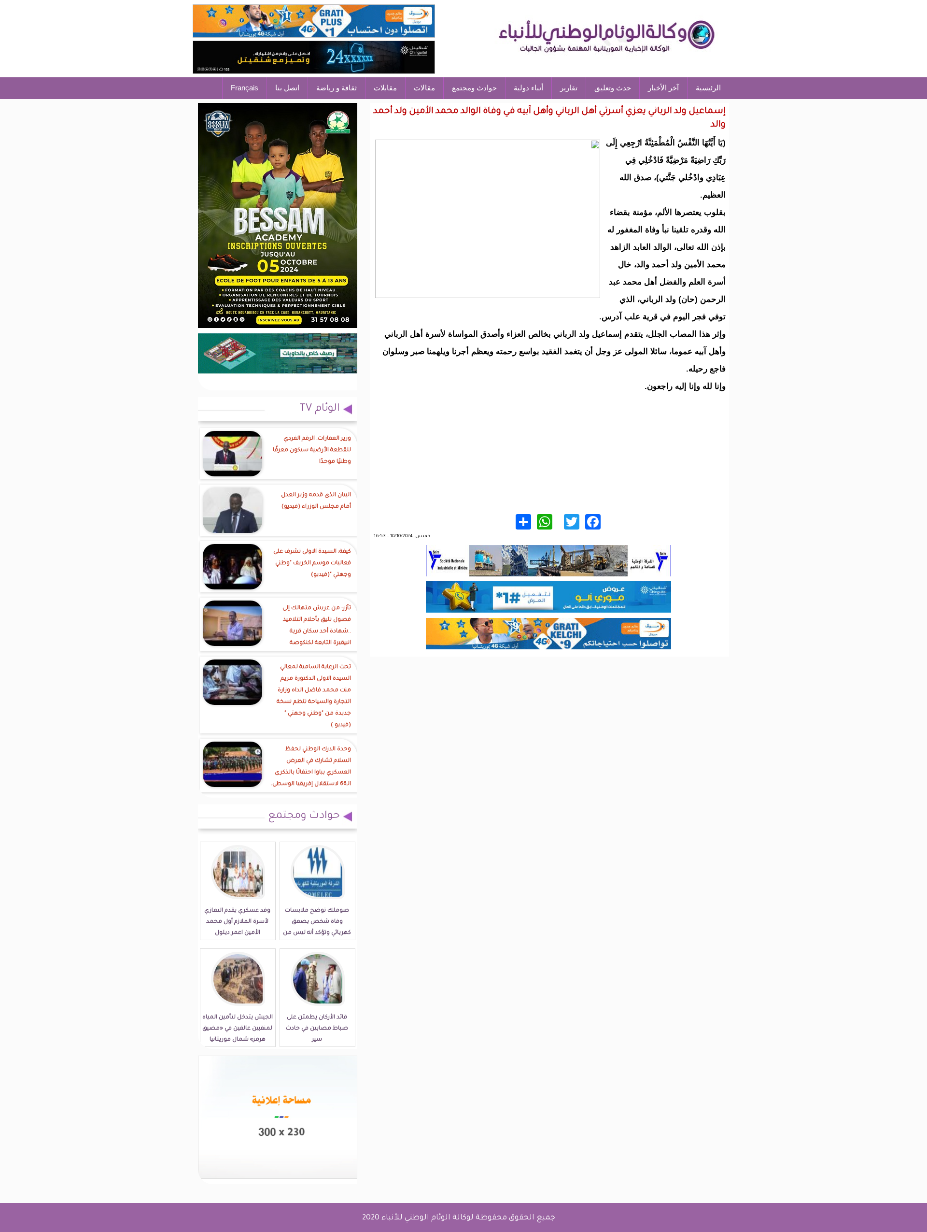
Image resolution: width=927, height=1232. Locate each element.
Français (244, 88)
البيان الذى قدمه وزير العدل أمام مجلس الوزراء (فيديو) (316, 501)
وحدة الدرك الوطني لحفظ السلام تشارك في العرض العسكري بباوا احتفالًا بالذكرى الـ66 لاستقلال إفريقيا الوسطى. (311, 767)
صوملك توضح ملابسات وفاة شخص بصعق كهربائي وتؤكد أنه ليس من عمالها (317, 927)
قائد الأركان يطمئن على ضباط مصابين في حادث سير (317, 1029)
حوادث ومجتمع (474, 88)
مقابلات (385, 88)
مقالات (424, 88)
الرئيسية (708, 88)
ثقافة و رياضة (336, 88)
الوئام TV (319, 409)
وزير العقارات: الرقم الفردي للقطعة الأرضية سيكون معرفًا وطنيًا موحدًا (312, 450)
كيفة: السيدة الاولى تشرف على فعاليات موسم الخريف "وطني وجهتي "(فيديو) (312, 563)
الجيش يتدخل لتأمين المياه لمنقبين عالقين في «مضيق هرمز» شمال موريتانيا (237, 1029)
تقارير (568, 88)
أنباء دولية (528, 88)
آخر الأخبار (663, 88)
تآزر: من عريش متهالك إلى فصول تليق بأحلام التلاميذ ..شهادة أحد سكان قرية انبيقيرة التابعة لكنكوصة (316, 625)
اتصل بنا (287, 88)
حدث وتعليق (612, 88)
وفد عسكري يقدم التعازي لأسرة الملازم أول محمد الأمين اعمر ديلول (237, 922)
